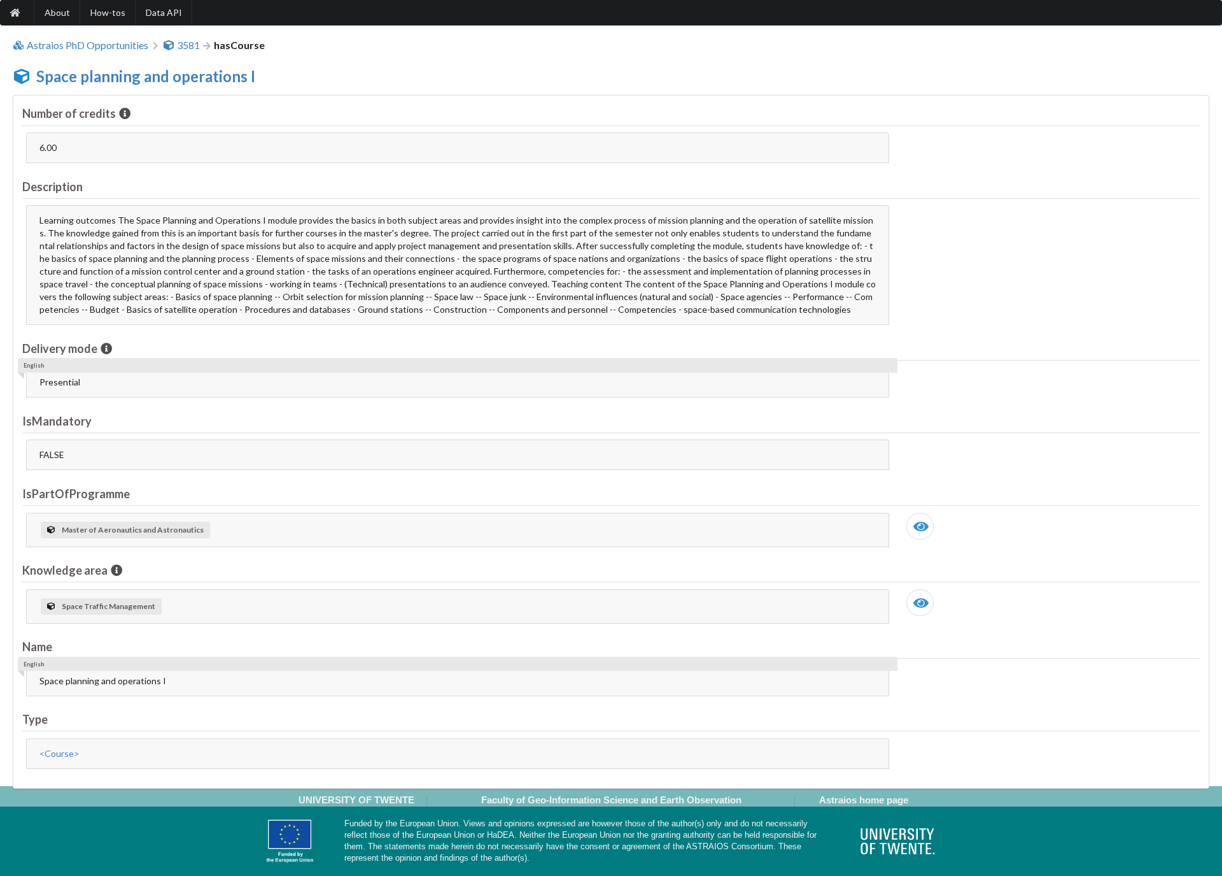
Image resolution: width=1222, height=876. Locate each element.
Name (37, 647)
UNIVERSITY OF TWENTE (356, 799)
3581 (188, 45)
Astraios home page (863, 799)
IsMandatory (57, 421)
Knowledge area (65, 570)
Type (35, 719)
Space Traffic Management (108, 606)
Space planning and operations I (145, 76)
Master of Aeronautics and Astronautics (133, 530)
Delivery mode (59, 348)
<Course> (59, 753)
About (57, 12)
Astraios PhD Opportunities (87, 45)
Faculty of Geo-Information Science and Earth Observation (611, 799)
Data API (164, 12)
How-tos (107, 12)
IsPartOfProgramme (76, 494)
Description (52, 187)
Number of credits (69, 113)
